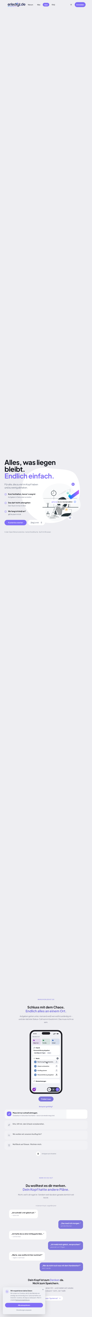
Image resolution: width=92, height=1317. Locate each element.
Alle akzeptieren (24, 1305)
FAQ (53, 5)
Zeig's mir (35, 522)
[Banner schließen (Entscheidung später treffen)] (43, 1289)
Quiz (46, 5)
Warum (30, 5)
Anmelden (80, 5)
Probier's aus (46, 1099)
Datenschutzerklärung (22, 1300)
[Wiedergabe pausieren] (38, 1153)
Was (38, 5)
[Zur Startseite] (16, 4)
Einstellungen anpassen (24, 1310)
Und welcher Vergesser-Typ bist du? (44, 1298)
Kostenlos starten (15, 522)
